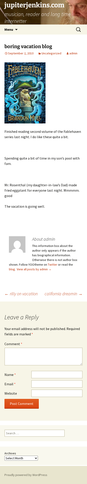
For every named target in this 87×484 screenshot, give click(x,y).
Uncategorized (51, 53)
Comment (13, 344)
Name (10, 374)
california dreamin (64, 293)
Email (10, 384)
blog (12, 269)
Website (10, 393)
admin (73, 53)
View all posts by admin (34, 269)
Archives (10, 453)
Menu (8, 29)
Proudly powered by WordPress (25, 475)
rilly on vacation (21, 293)
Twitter (52, 265)
